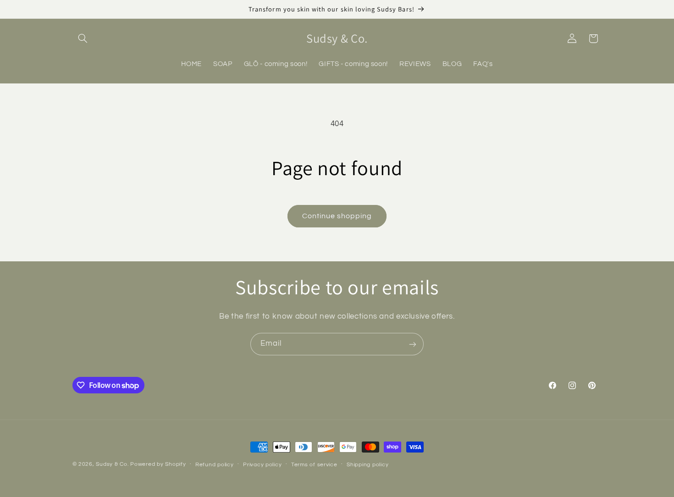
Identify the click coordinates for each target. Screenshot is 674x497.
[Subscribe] (412, 344)
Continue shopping (337, 216)
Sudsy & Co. (112, 464)
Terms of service (314, 464)
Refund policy (214, 464)
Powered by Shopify (158, 464)
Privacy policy (262, 464)
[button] (83, 38)
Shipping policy (367, 464)
